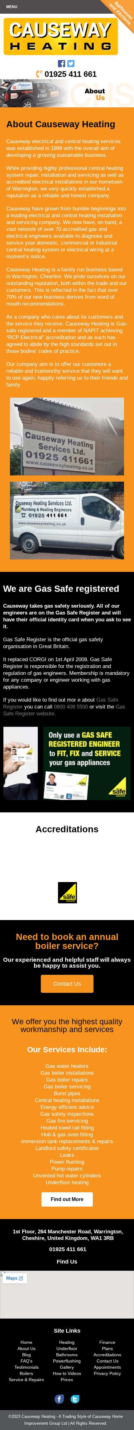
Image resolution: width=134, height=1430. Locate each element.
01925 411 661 (69, 74)
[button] (67, 984)
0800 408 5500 (71, 707)
